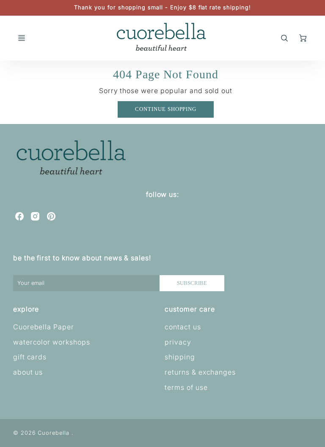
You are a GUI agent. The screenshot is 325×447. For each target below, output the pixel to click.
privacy (178, 342)
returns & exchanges (200, 372)
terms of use (186, 387)
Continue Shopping (165, 109)
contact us (183, 327)
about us (28, 372)
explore (26, 309)
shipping (180, 357)
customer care (190, 309)
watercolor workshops (51, 342)
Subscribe (192, 283)
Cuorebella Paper (43, 327)
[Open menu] (21, 38)
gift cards (30, 357)
